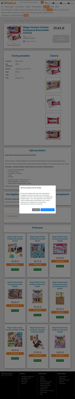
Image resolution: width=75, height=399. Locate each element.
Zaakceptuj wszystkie (48, 210)
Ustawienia (36, 210)
